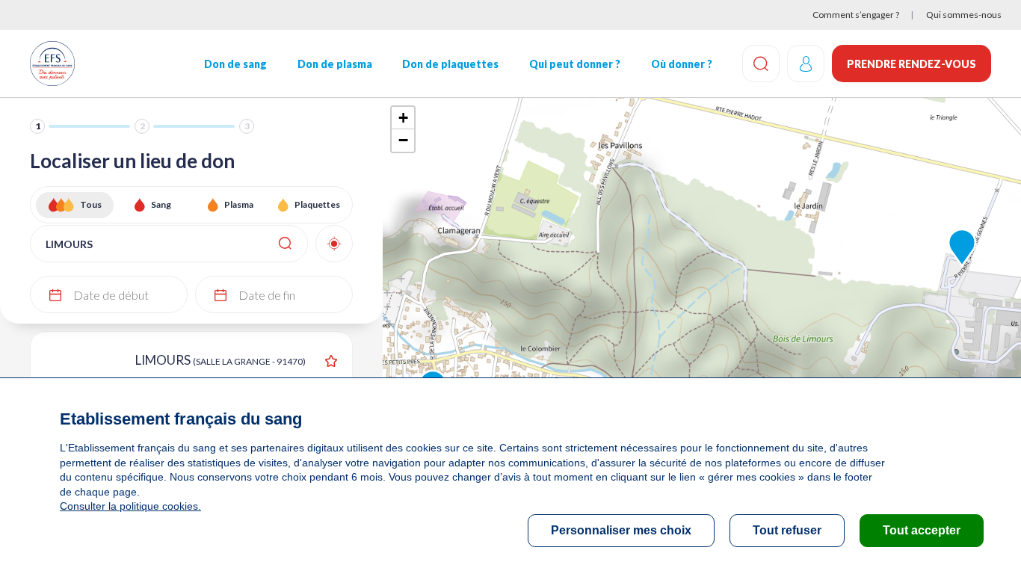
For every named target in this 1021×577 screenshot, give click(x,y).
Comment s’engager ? (855, 14)
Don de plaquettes (450, 64)
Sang (161, 204)
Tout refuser (787, 530)
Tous (91, 204)
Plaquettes (317, 204)
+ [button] (403, 117)
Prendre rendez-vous (911, 64)
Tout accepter (921, 530)
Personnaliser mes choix (621, 530)
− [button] (403, 140)
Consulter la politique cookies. (130, 506)
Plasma (238, 204)
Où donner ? (681, 64)
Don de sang (235, 64)
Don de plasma (334, 64)
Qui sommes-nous (964, 14)
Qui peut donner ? (574, 64)
